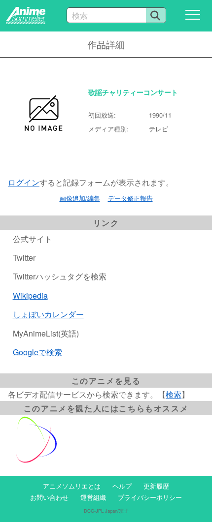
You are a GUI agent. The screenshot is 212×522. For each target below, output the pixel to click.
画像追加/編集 (80, 198)
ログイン (23, 182)
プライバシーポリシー (150, 497)
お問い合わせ (49, 497)
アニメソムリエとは (72, 486)
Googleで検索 (37, 352)
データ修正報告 (130, 198)
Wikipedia (30, 295)
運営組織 (93, 497)
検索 (173, 394)
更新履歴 (156, 486)
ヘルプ (122, 486)
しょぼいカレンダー (48, 314)
